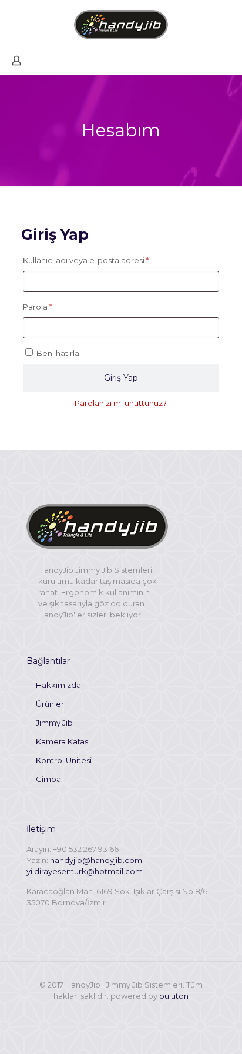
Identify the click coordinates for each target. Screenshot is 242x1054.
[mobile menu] (226, 23)
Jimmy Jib (54, 722)
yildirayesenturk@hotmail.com (84, 871)
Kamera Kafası (63, 741)
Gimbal (49, 779)
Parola (51, 306)
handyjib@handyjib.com (96, 860)
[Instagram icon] (133, 1012)
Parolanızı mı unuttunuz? (121, 403)
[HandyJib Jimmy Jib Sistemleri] (121, 23)
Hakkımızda (58, 685)
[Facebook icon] (109, 1012)
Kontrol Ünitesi (64, 760)
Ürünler (50, 704)
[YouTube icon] (121, 1012)
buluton (174, 996)
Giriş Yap (121, 377)
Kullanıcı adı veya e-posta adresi (99, 260)
